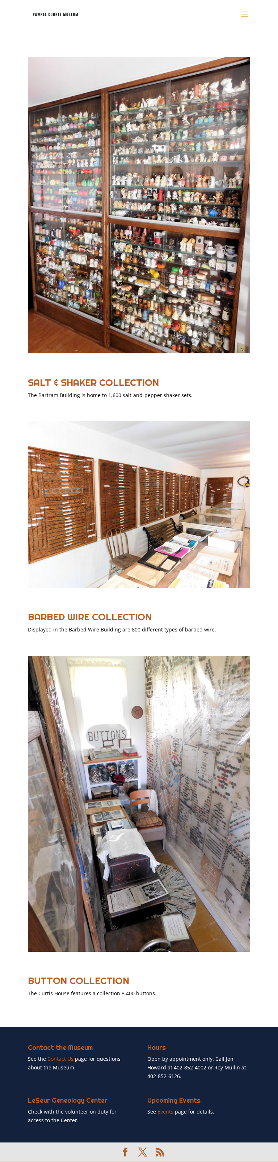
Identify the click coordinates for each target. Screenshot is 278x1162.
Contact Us (60, 1058)
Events (166, 1111)
